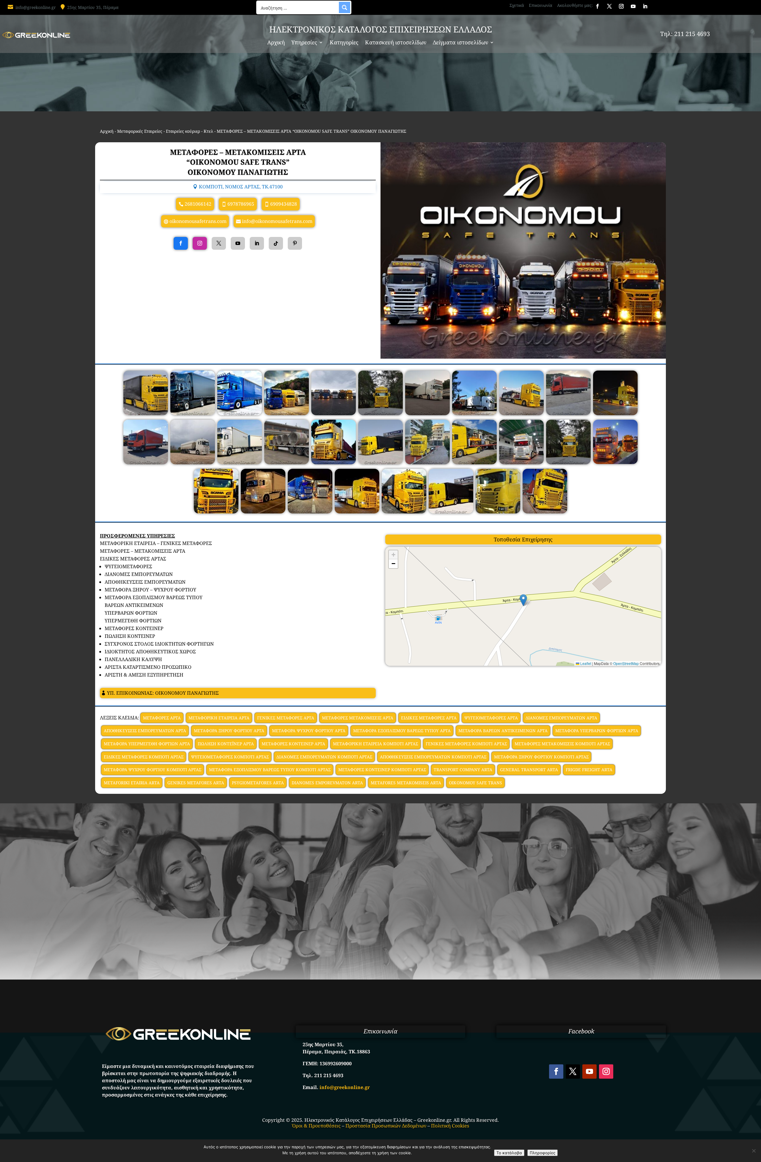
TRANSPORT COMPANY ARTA (463, 769)
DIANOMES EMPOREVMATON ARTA (327, 782)
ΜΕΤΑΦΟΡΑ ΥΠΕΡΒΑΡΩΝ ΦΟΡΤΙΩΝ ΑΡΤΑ (596, 730)
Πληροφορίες (542, 1152)
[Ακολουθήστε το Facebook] (597, 6)
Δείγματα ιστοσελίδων (460, 43)
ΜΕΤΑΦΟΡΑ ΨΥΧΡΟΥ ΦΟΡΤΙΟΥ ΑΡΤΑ (308, 730)
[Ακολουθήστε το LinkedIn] (645, 6)
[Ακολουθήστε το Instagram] (621, 6)
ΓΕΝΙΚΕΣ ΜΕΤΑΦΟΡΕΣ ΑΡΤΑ (285, 718)
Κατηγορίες (344, 43)
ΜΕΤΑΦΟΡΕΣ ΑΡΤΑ (162, 718)
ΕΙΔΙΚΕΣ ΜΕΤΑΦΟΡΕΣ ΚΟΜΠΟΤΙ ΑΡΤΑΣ (143, 757)
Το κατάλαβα (509, 1152)
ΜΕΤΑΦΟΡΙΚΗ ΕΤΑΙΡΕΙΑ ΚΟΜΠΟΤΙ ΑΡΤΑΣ (375, 743)
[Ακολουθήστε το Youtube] (633, 6)
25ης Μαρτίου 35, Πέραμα (93, 7)
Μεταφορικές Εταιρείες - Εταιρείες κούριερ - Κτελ (165, 131)
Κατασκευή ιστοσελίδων (395, 43)
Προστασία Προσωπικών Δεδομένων (385, 1125)
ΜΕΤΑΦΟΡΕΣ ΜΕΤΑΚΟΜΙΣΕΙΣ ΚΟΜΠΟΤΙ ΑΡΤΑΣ (562, 743)
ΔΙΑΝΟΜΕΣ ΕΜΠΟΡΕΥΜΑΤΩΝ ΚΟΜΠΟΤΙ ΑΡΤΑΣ (324, 757)
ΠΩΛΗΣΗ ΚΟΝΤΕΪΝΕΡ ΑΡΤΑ (226, 743)
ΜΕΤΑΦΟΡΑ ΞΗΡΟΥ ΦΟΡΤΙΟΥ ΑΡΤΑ (229, 730)
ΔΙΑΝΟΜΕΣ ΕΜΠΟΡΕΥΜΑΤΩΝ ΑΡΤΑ (561, 718)
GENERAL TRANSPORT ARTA (529, 769)
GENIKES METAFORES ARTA (195, 782)
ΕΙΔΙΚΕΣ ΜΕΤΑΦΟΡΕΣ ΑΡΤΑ (429, 718)
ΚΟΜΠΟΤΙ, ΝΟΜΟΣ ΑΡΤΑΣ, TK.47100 (241, 186)
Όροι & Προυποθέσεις (316, 1125)
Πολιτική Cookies (450, 1125)
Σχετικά (517, 5)
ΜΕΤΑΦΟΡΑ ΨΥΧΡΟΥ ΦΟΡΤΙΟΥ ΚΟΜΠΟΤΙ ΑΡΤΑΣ (152, 769)
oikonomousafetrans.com (198, 221)
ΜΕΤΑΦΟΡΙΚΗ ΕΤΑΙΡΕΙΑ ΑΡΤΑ (218, 718)
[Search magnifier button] (344, 7)
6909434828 (283, 204)
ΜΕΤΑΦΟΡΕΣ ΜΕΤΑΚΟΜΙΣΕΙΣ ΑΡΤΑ (357, 718)
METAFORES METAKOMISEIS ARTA (406, 782)
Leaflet (585, 663)
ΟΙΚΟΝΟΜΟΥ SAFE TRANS (475, 782)
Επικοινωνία (540, 5)
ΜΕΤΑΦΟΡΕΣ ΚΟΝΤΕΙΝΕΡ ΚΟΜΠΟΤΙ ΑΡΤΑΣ (382, 769)
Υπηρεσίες (304, 43)
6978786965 (240, 204)
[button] (523, 600)
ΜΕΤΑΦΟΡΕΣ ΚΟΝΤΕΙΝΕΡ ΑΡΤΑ (293, 743)
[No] (754, 1151)
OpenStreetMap (626, 663)
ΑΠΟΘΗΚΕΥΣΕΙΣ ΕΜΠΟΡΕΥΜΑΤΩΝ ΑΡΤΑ (145, 730)
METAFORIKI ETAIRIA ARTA (132, 782)
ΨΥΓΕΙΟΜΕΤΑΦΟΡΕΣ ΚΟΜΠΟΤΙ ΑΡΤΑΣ (230, 757)
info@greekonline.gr (35, 7)
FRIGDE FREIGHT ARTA (589, 769)
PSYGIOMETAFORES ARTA (258, 782)
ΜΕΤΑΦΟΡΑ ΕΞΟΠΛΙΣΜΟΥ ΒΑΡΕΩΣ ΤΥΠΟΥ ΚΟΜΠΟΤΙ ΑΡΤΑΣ (270, 769)
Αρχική (276, 43)
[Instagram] (200, 243)
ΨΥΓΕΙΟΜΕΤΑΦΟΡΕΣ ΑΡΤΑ (491, 718)
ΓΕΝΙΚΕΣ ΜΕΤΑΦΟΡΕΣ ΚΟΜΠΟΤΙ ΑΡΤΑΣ (466, 743)
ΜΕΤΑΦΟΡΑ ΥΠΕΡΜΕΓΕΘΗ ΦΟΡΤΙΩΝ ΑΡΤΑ (147, 743)
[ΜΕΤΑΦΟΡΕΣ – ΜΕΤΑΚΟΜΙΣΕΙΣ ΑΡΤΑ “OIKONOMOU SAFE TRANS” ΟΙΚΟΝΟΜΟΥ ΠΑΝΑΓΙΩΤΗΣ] (145, 413)
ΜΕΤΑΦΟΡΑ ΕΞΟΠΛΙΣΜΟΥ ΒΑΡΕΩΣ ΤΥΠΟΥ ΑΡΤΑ (402, 730)
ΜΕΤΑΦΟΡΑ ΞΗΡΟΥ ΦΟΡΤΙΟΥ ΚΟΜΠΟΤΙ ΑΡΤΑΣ (541, 757)
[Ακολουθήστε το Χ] (609, 6)
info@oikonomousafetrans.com (277, 221)
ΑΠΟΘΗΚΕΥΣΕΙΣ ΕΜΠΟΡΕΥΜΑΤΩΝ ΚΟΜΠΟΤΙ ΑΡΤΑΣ (433, 757)
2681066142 (198, 204)
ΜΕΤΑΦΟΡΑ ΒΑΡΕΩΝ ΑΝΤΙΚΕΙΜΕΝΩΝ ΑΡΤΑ (503, 730)
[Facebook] (181, 243)
